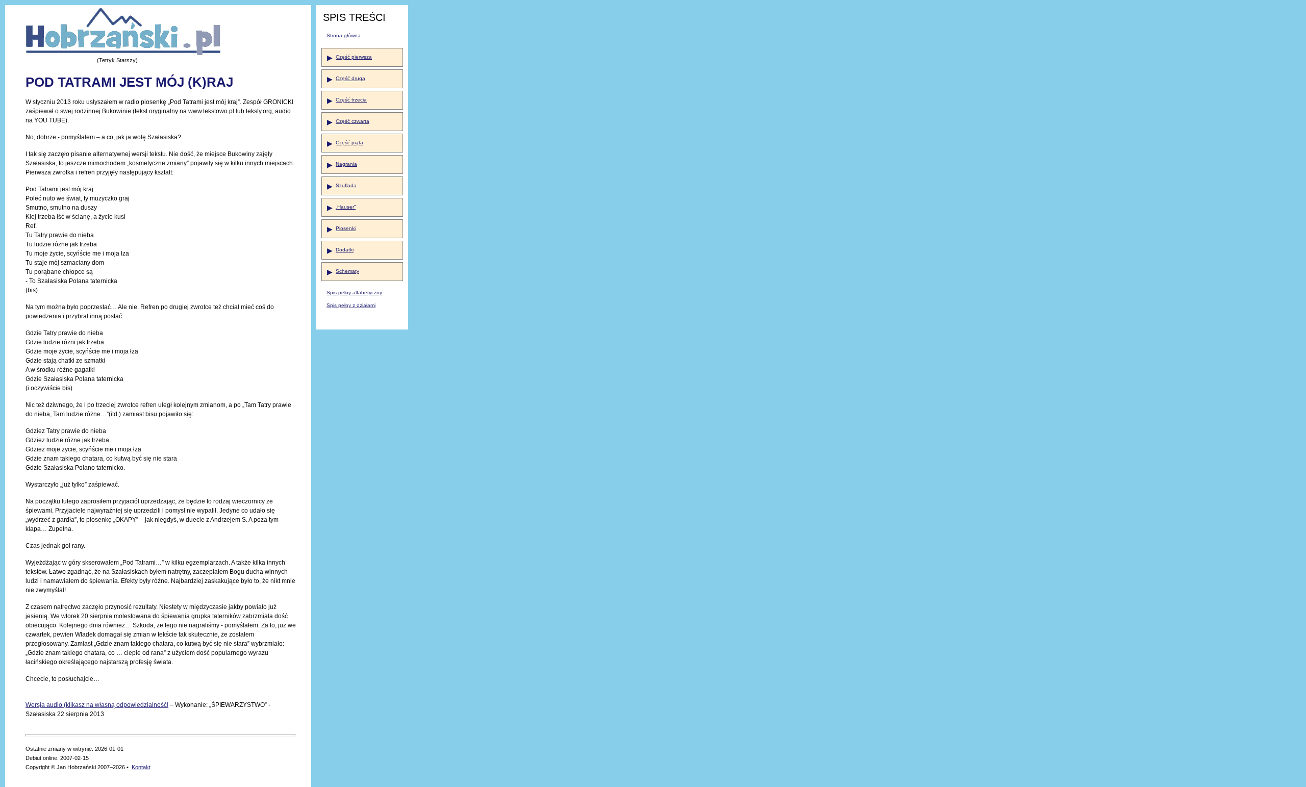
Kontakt (141, 767)
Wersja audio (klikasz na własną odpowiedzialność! (97, 704)
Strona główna (343, 35)
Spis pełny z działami (350, 305)
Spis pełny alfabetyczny (354, 292)
